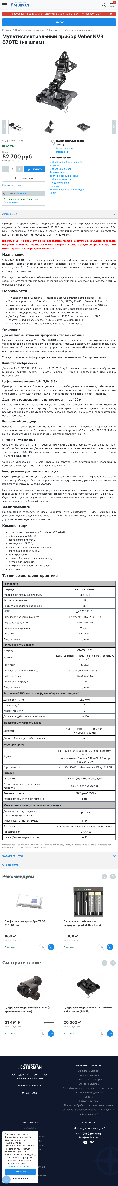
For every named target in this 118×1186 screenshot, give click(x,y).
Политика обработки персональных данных (88, 1105)
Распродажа (29, 1127)
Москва (20, 193)
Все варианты (11, 202)
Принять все (20, 1172)
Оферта (88, 1096)
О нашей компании (88, 1070)
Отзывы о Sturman (88, 1083)
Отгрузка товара (88, 1101)
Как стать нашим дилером (88, 1092)
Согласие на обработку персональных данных (88, 1109)
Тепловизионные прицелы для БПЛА (67, 191)
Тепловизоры (57, 172)
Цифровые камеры (60, 179)
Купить (37, 169)
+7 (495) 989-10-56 (90, 13)
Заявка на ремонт (88, 1113)
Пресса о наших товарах (88, 1079)
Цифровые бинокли (61, 168)
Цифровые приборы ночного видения (66, 163)
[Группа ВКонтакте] (92, 1142)
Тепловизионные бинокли (64, 175)
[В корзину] (51, 947)
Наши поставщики (88, 1075)
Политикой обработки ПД (17, 1166)
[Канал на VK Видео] (86, 1142)
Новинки (54, 186)
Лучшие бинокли (59, 182)
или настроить (20, 1178)
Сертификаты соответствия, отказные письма (88, 1088)
